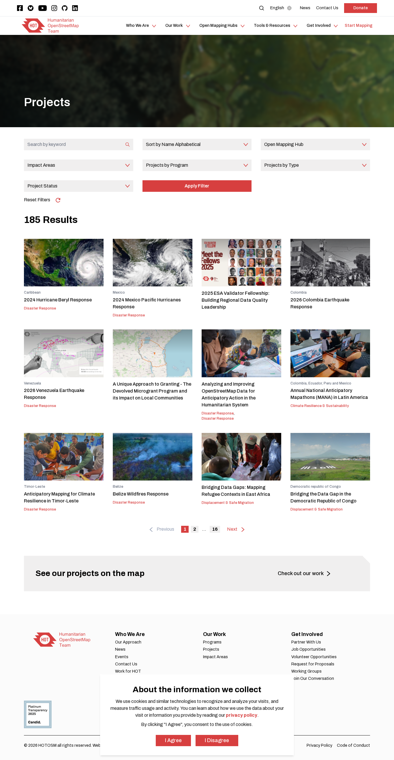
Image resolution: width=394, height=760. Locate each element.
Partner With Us (306, 642)
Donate (360, 8)
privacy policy (241, 715)
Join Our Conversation (312, 678)
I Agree (173, 740)
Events (121, 657)
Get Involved (307, 634)
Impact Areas (215, 657)
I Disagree (217, 740)
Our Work (214, 634)
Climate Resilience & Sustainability (319, 406)
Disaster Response (40, 308)
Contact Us (126, 664)
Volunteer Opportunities (314, 657)
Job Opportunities (308, 649)
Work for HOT (128, 671)
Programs (212, 642)
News (120, 649)
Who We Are (130, 634)
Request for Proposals (312, 664)
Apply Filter (197, 185)
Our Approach (128, 642)
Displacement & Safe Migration (228, 503)
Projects (211, 649)
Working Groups (306, 671)
